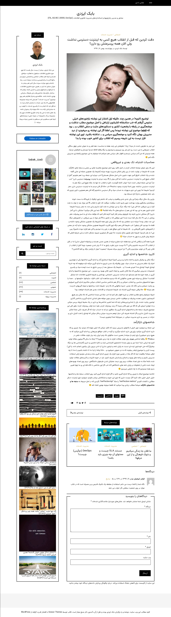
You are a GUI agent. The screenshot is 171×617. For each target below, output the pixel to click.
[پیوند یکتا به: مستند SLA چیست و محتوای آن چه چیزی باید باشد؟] (111, 435)
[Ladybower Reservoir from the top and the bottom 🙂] (50, 186)
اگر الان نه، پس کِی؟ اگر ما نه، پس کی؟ (41, 436)
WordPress (25, 612)
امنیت (37, 277)
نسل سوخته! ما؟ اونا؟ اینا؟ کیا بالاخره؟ (41, 375)
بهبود (117, 395)
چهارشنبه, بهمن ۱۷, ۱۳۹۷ (103, 48)
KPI (123, 395)
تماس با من (139, 2)
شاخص (109, 395)
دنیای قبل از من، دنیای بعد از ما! (43, 487)
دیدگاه (147, 506)
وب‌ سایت (147, 557)
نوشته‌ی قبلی (143, 412)
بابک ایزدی (85, 13)
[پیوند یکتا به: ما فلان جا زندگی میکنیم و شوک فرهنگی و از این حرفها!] (139, 435)
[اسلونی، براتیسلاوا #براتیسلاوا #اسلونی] (50, 174)
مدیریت (100, 395)
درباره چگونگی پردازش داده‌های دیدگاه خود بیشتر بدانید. (90, 583)
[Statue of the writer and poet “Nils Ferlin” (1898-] (50, 199)
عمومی (37, 287)
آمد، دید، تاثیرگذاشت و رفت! (45, 336)
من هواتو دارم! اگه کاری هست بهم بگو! (41, 358)
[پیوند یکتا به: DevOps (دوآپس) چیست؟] (82, 435)
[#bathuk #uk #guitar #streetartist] (37, 199)
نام (149, 536)
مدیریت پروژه (37, 296)
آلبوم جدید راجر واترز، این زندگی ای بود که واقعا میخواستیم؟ (38, 415)
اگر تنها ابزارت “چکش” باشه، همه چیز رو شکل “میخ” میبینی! (38, 512)
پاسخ (108, 478)
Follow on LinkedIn (38, 138)
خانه (150, 2)
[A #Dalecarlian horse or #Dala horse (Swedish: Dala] (24, 186)
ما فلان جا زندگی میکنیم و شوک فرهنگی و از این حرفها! (138, 454)
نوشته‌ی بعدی (77, 412)
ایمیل (148, 547)
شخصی (134, 446)
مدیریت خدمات (106, 34)
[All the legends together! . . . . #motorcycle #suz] (37, 186)
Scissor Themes (55, 612)
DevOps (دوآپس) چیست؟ (82, 452)
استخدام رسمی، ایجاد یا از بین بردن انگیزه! (40, 462)
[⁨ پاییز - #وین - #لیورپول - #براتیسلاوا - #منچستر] (37, 174)
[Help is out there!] (24, 199)
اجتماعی (117, 34)
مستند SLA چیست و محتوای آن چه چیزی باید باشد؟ (110, 454)
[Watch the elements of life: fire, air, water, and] (24, 174)
